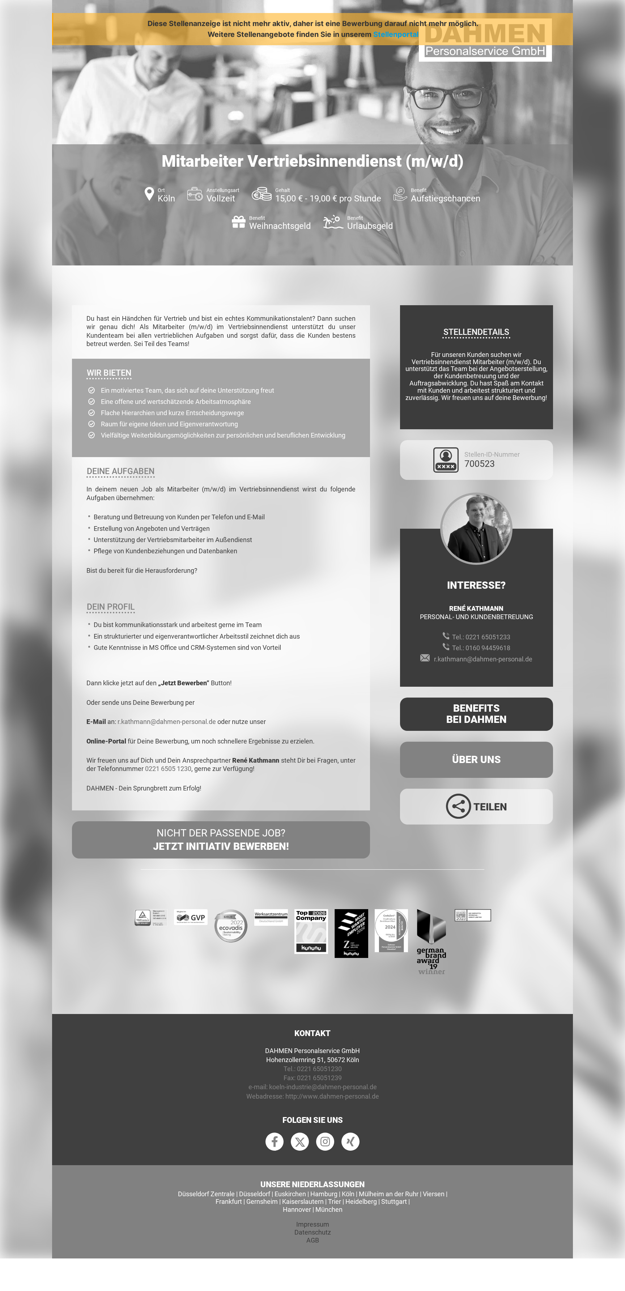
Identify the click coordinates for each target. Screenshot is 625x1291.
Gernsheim (262, 1201)
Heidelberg (361, 1201)
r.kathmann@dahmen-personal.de (167, 721)
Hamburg (323, 1194)
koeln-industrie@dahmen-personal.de (323, 1087)
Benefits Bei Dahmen (476, 713)
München (329, 1209)
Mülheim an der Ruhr (388, 1194)
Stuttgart (394, 1201)
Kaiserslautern (303, 1201)
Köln (348, 1194)
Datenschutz (312, 1232)
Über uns (476, 760)
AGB (312, 1240)
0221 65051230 (319, 1069)
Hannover (297, 1209)
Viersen (434, 1194)
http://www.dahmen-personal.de (332, 1096)
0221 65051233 (487, 637)
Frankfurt (229, 1201)
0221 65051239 (319, 1078)
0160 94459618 (487, 648)
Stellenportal (395, 34)
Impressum (312, 1224)
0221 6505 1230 (168, 768)
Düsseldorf (254, 1194)
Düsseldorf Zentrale (206, 1194)
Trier (334, 1201)
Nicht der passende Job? (221, 839)
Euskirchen (290, 1194)
